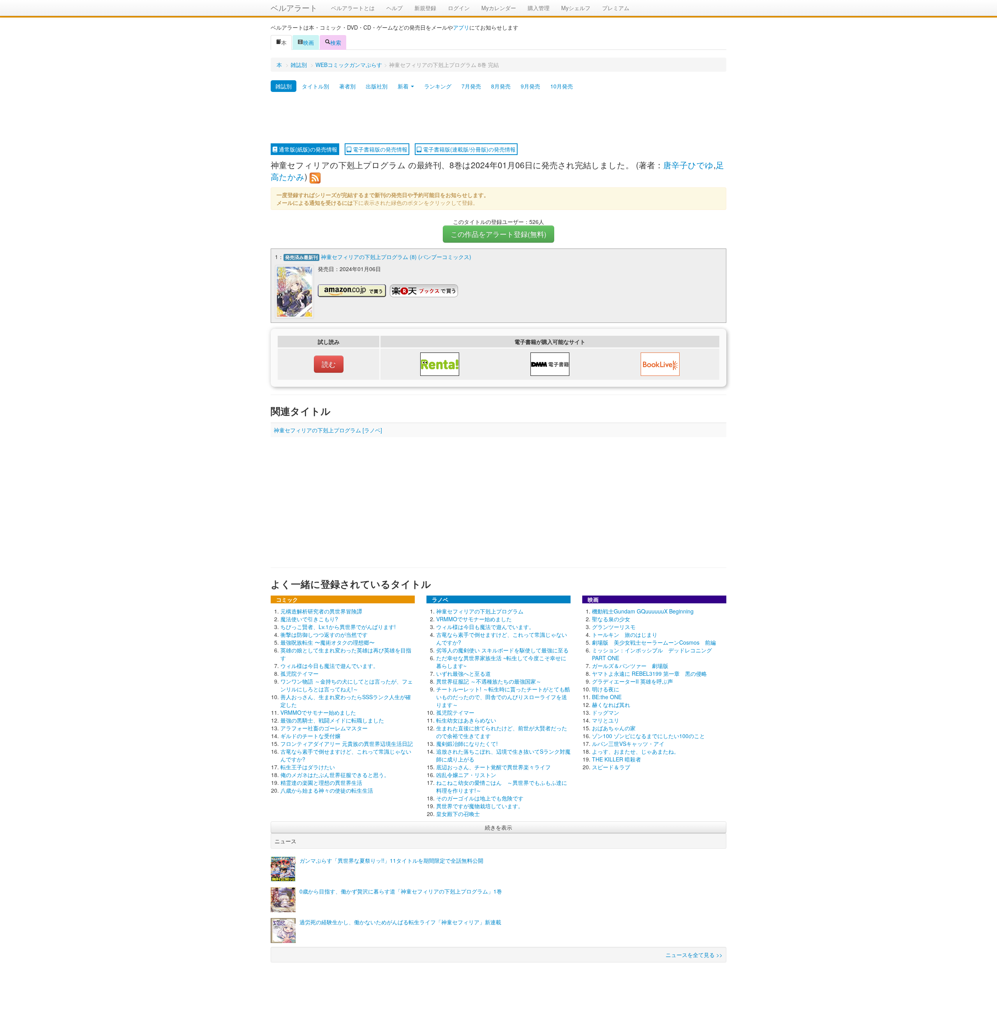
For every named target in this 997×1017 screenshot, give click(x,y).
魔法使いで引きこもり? (309, 619)
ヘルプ (394, 8)
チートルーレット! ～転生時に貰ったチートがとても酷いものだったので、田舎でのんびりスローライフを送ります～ (503, 697)
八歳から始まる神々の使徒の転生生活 (326, 790)
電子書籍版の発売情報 (379, 149)
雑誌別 (299, 65)
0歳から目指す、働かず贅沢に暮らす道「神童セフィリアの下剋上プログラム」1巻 (400, 891)
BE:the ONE (607, 697)
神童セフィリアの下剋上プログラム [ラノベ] (328, 430)
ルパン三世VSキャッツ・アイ (628, 743)
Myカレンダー (498, 8)
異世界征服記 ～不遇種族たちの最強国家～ (488, 681)
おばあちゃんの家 (614, 728)
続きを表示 (498, 827)
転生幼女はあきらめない (466, 720)
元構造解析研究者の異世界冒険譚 (321, 611)
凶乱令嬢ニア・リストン (466, 775)
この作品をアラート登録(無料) (498, 234)
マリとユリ (605, 720)
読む (329, 364)
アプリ (461, 27)
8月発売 (501, 86)
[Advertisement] (498, 118)
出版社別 (377, 86)
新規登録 (425, 8)
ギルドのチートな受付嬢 (310, 736)
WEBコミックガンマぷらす (348, 65)
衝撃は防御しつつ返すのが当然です (324, 634)
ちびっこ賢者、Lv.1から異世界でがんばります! (338, 627)
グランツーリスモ (614, 627)
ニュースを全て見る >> (694, 955)
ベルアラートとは (353, 8)
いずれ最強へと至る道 (463, 673)
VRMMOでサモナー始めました (318, 712)
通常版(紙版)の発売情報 (307, 149)
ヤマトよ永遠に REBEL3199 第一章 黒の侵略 (649, 673)
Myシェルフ (575, 8)
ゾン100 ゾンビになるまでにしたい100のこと (648, 736)
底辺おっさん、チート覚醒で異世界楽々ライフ (493, 767)
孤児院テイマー (299, 673)
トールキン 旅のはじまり (624, 634)
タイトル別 (315, 86)
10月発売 (561, 86)
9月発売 (530, 86)
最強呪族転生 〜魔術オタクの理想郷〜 (327, 642)
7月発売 (471, 86)
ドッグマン (605, 712)
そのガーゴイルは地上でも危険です (479, 798)
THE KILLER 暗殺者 (616, 759)
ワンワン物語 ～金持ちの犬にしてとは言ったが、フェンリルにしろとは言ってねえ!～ (346, 685)
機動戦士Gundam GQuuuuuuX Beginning (643, 611)
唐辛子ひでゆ (688, 165)
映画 (308, 42)
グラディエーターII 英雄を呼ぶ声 (632, 681)
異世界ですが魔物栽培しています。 (479, 806)
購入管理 (539, 8)
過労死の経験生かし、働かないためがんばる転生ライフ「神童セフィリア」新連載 (400, 922)
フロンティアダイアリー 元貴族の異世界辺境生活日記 (346, 743)
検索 (335, 42)
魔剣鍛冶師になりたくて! (467, 743)
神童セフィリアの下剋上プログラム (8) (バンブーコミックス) (396, 257)
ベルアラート (294, 7)
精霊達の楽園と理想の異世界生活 (321, 782)
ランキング (437, 86)
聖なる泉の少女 (611, 619)
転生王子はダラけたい (307, 767)
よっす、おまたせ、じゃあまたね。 (635, 751)
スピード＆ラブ (611, 767)
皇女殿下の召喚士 (458, 814)
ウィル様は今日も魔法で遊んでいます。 (329, 666)
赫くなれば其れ (611, 705)
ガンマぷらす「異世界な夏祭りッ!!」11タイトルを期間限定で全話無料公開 (391, 860)
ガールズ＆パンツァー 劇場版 (630, 666)
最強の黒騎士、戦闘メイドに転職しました (332, 720)
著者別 (347, 86)
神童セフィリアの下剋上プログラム (479, 611)
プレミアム (615, 8)
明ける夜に (605, 689)
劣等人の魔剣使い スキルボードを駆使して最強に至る (502, 650)
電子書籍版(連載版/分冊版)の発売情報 (468, 149)
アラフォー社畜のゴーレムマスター (324, 728)
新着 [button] (404, 86)
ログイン (459, 8)
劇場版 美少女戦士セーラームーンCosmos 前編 (654, 642)
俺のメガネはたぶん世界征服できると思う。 (334, 775)
